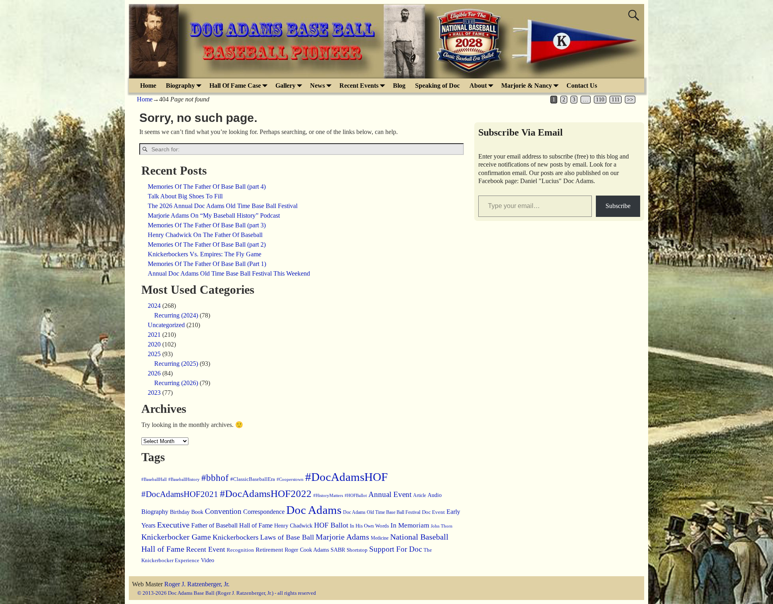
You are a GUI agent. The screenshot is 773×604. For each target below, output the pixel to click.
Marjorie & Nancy (526, 85)
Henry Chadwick (293, 525)
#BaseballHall (154, 479)
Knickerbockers (235, 537)
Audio (435, 495)
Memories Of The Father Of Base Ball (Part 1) (207, 263)
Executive (173, 525)
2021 (154, 334)
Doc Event (433, 512)
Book (197, 512)
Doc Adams (313, 509)
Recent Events (358, 85)
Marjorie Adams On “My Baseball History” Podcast (214, 215)
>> (630, 100)
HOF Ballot (331, 525)
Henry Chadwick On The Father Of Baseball (205, 234)
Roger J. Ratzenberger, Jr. (196, 584)
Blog (399, 85)
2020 (154, 344)
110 (600, 100)
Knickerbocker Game (176, 536)
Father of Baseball (214, 525)
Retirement (269, 549)
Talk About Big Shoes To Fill (185, 196)
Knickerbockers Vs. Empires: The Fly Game (204, 254)
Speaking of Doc (437, 85)
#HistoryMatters (328, 495)
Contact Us (581, 85)
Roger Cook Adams (307, 549)
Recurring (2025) (176, 363)
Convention (223, 511)
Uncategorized (166, 325)
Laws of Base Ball (287, 537)
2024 (154, 305)
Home (148, 85)
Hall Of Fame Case (235, 85)
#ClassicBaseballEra (252, 479)
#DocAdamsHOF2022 (266, 493)
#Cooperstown (290, 479)
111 (616, 100)
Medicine (380, 538)
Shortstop (357, 550)
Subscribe (618, 205)
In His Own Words (369, 526)
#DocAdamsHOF (346, 476)
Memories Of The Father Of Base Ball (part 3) (207, 225)
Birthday (180, 512)
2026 (154, 373)
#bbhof (215, 477)
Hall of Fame (256, 525)
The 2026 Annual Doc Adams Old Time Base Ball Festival (223, 205)
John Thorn (442, 526)
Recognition (240, 550)
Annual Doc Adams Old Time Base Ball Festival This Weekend (229, 273)
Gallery (285, 85)
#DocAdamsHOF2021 (179, 494)
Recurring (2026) (176, 382)
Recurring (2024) (176, 315)
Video (207, 560)
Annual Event (389, 495)
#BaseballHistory (184, 479)
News (317, 85)
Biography (180, 85)
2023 (154, 392)
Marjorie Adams (342, 537)
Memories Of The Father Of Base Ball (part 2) (207, 244)
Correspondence (264, 511)
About (478, 85)
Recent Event (205, 549)
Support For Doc (395, 549)
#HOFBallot (356, 495)
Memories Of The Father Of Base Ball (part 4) (207, 186)
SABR (338, 549)
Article (419, 495)
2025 (154, 353)
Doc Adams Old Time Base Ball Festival (381, 512)
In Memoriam (410, 525)
